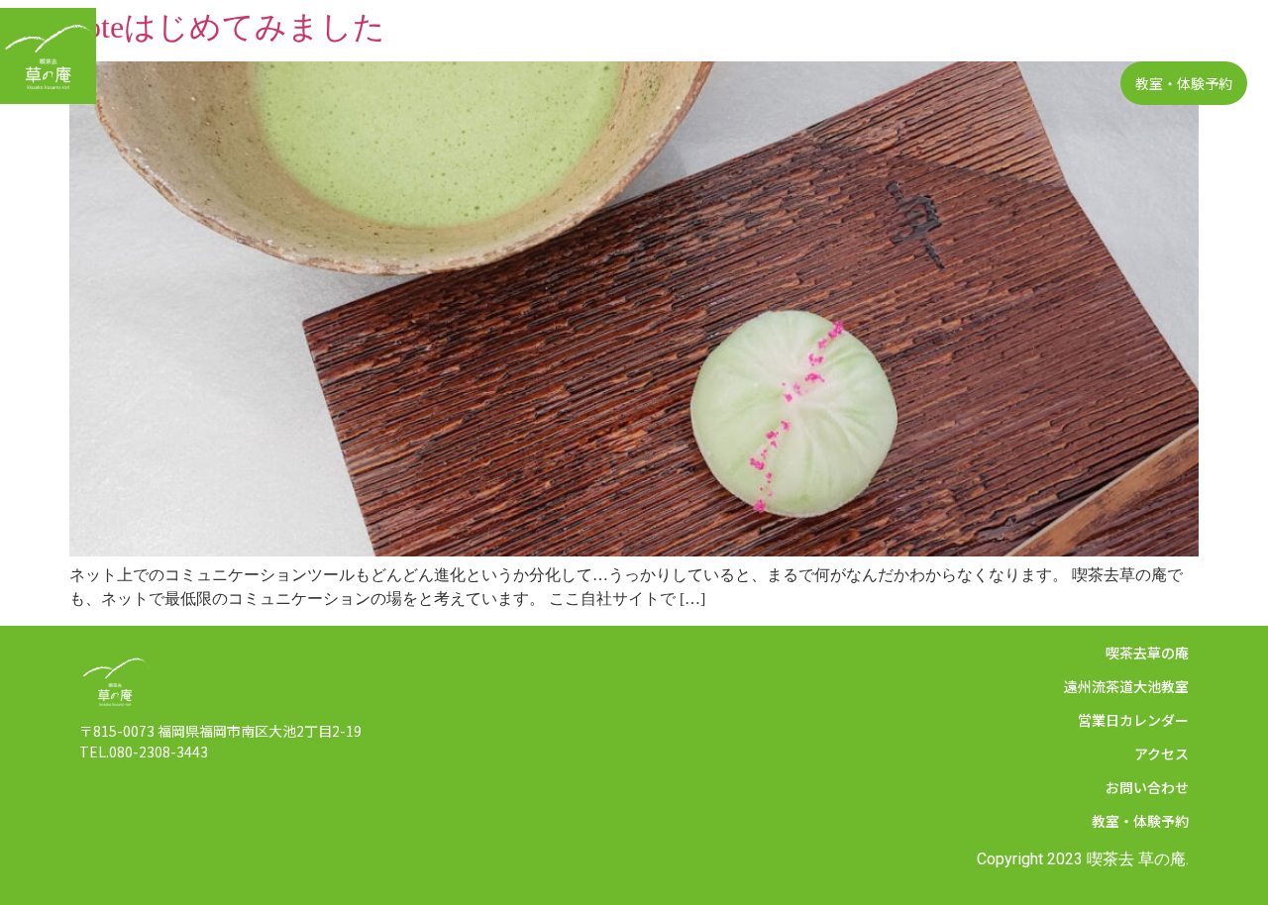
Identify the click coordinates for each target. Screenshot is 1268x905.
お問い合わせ (1190, 40)
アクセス (965, 40)
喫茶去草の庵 (571, 40)
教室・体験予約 (1183, 83)
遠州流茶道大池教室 (705, 40)
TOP (486, 40)
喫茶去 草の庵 (1136, 859)
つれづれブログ (1070, 40)
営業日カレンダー (852, 40)
